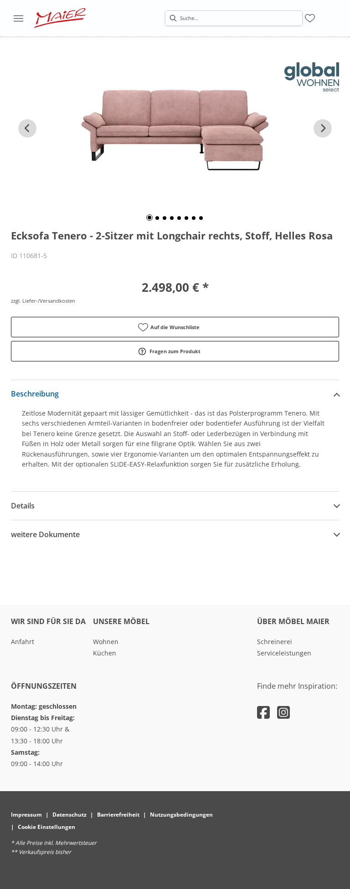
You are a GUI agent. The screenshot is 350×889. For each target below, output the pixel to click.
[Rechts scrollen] (323, 128)
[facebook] (263, 712)
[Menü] (18, 18)
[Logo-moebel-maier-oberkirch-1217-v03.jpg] (60, 18)
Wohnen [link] (105, 641)
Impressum (26, 814)
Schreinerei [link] (274, 641)
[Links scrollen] (27, 128)
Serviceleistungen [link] (284, 653)
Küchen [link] (104, 653)
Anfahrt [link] (22, 641)
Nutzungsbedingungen (181, 814)
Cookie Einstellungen (46, 827)
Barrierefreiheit (118, 814)
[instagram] (283, 712)
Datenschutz (69, 814)
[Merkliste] (310, 18)
